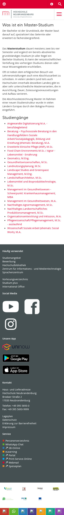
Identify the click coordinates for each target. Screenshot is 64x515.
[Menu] (59, 14)
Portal (12, 455)
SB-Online (14, 448)
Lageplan (7, 416)
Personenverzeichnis (17, 440)
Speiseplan (15, 466)
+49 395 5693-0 (20, 405)
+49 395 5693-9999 (18, 409)
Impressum (8, 427)
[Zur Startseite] (27, 14)
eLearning (11, 451)
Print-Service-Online (20, 458)
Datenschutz (9, 419)
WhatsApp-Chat (14, 444)
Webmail (14, 462)
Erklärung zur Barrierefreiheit (19, 423)
